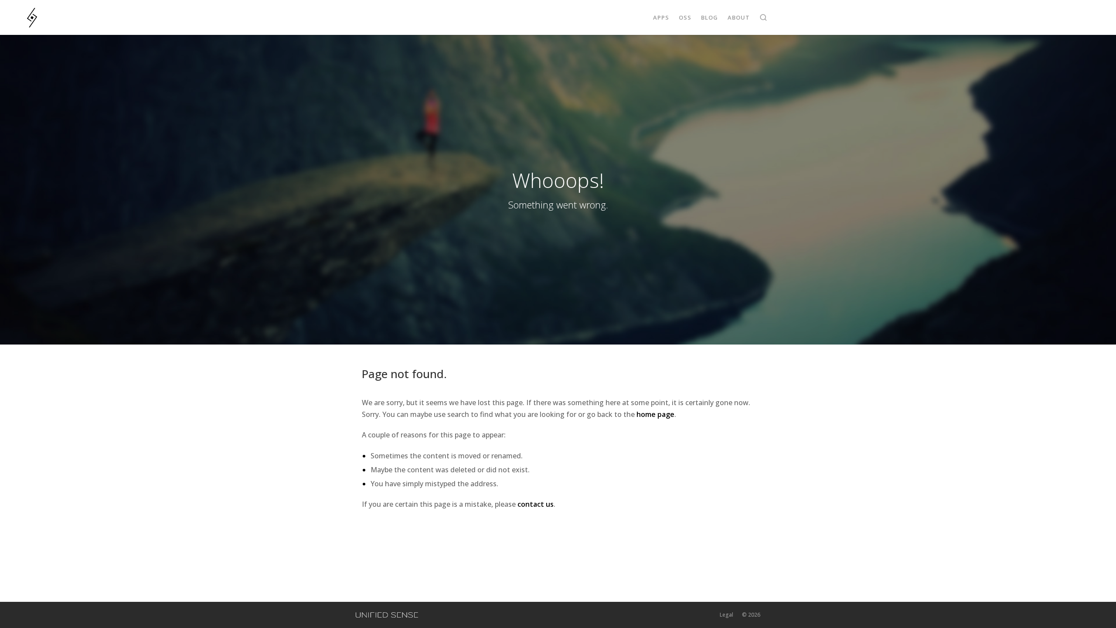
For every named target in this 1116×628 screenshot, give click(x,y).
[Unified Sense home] (387, 615)
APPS (661, 17)
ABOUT (739, 17)
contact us (535, 504)
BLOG (709, 17)
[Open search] (763, 17)
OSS (685, 17)
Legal (726, 614)
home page (655, 414)
